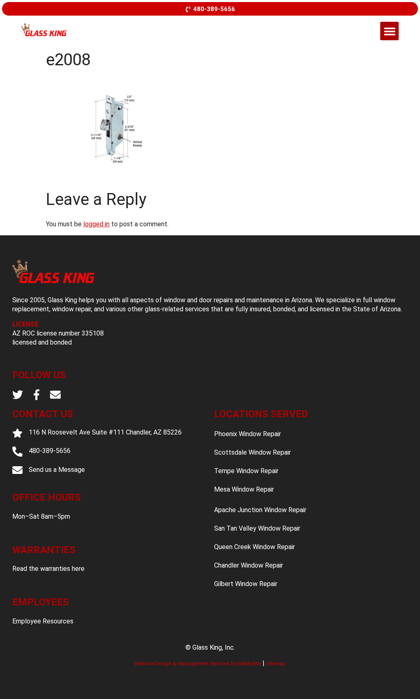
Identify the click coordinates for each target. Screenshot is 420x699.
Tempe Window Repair (246, 471)
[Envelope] (55, 394)
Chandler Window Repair (248, 565)
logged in (96, 224)
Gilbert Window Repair (245, 584)
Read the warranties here (48, 569)
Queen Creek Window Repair (254, 547)
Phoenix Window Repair (247, 434)
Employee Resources (42, 621)
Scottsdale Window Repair (252, 452)
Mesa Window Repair (244, 489)
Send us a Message (57, 470)
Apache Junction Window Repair (260, 510)
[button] (389, 31)
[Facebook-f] (36, 394)
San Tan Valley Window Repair (257, 528)
